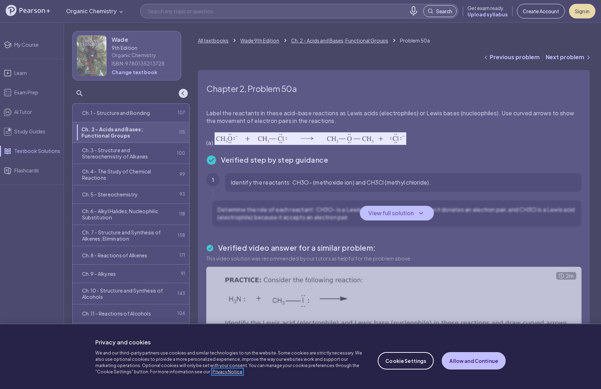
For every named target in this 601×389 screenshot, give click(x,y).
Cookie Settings (405, 361)
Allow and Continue (473, 361)
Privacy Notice (227, 371)
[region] (300, 356)
